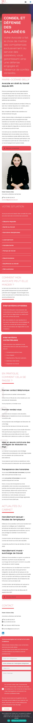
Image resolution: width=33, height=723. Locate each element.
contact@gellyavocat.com (10, 199)
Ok (8, 720)
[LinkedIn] (30, 2)
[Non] (31, 717)
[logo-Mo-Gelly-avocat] (4, 2)
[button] (25, 2)
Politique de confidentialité (19, 720)
